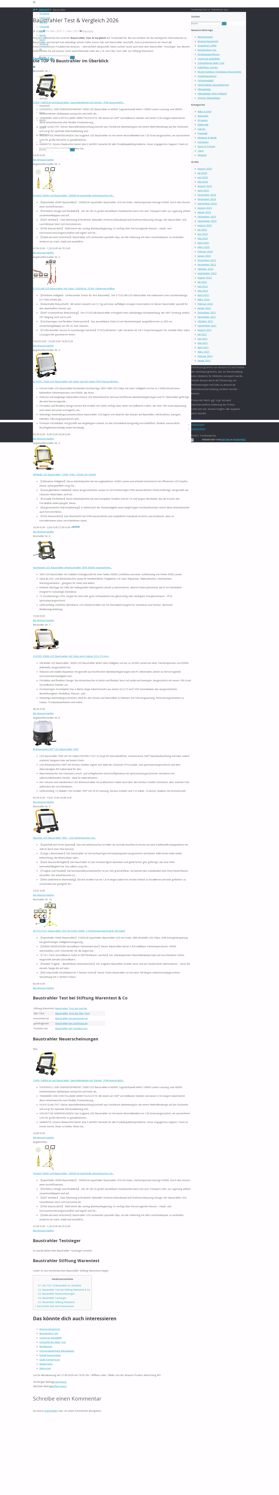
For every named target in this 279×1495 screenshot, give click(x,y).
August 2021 (205, 330)
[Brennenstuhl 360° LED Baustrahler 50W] (44, 744)
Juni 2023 (203, 234)
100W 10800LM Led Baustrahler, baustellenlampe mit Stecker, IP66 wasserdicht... (78, 102)
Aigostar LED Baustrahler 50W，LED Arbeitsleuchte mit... (64, 837)
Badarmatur (46, 1363)
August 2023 (205, 225)
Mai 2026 (203, 181)
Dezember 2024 (207, 194)
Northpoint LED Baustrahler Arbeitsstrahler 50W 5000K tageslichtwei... (72, 567)
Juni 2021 (203, 338)
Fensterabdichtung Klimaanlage (56, 1350)
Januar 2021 (204, 360)
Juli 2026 (202, 173)
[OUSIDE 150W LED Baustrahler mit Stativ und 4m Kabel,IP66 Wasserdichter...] (46, 377)
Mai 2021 (203, 343)
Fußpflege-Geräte (208, 67)
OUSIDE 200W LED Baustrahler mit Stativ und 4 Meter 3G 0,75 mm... (71, 656)
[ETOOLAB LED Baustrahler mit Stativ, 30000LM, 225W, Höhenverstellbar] (46, 284)
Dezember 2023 (207, 216)
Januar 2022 (204, 308)
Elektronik (203, 124)
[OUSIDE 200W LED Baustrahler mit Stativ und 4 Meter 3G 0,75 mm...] (46, 651)
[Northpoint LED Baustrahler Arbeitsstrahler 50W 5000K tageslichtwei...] (46, 563)
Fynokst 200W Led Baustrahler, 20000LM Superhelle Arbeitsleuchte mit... (73, 195)
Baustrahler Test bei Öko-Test (72, 1013)
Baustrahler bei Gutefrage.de (71, 1023)
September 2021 (207, 325)
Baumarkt (88, 31)
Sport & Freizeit (206, 146)
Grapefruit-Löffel (207, 45)
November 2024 (207, 199)
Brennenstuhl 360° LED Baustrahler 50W (55, 749)
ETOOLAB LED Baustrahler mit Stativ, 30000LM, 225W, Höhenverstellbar (74, 288)
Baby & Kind (204, 111)
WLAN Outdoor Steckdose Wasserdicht (219, 71)
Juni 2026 (203, 177)
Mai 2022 (203, 290)
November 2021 (207, 316)
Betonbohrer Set (48, 1333)
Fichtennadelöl (205, 80)
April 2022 (203, 295)
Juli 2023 (202, 229)
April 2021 (203, 347)
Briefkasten (45, 1346)
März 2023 (204, 247)
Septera (225, 439)
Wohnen (202, 155)
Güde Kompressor (49, 1359)
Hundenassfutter (207, 76)
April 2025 (203, 190)
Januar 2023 (204, 255)
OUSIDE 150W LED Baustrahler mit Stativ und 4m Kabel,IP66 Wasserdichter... (76, 381)
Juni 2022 (203, 286)
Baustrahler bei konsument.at (71, 1018)
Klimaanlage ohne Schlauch (212, 93)
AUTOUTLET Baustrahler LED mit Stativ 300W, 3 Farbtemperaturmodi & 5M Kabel (79, 930)
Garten (201, 128)
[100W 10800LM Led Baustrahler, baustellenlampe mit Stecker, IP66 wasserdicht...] (46, 1076)
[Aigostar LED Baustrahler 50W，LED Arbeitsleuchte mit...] (46, 833)
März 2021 (204, 351)
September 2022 (207, 273)
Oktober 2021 (205, 321)
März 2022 (204, 299)
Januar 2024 (204, 212)
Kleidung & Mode (207, 137)
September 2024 (207, 203)
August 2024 (205, 207)
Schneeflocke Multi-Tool (52, 1342)
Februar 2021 (205, 356)
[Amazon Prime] (75, 527)
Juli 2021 (202, 334)
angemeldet (51, 1410)
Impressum (197, 424)
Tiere (201, 150)
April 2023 (203, 242)
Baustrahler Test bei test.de (71, 1008)
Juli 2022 (202, 282)
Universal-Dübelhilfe (50, 1337)
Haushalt (202, 133)
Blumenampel (205, 36)
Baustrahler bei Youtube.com (71, 1028)
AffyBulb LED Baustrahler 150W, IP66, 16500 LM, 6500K (64, 474)
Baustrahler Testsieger (52, 1297)
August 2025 (205, 186)
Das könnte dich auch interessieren (54, 1306)
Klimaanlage (204, 89)
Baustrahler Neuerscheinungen (56, 1293)
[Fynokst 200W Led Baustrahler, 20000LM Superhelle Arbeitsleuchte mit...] (46, 191)
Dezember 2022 (207, 260)
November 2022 (207, 264)
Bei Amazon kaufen (43, 159)
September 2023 (207, 221)
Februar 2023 (205, 251)
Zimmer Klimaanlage (209, 97)
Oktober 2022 (205, 268)
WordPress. (239, 439)
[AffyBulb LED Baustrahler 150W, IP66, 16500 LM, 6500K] (43, 470)
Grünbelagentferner (209, 54)
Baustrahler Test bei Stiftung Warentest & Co (64, 1289)
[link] (40, 50)
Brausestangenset (49, 1329)
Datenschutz (198, 428)
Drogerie (203, 120)
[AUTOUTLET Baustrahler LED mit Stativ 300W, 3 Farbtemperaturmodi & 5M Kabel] (46, 926)
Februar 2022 (205, 303)
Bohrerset (45, 1368)
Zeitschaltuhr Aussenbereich (213, 84)
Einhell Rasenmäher (50, 1355)
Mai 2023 (203, 238)
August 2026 (205, 168)
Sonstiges (203, 142)
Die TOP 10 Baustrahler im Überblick (59, 1285)
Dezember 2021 (207, 312)
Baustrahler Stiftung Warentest (56, 1302)
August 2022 (205, 277)
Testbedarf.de (43, 58)
